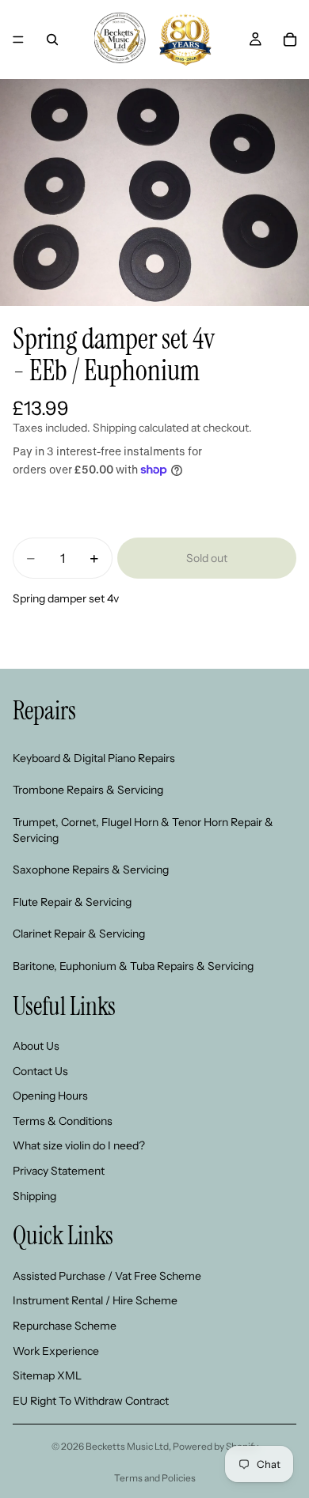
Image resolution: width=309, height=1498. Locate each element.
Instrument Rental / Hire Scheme (95, 1301)
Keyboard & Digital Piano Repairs (94, 758)
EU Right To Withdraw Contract (91, 1401)
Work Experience (56, 1351)
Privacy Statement (59, 1171)
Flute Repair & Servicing (72, 902)
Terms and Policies (155, 1478)
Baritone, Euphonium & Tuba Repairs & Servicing (133, 966)
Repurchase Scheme (64, 1326)
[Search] (52, 39)
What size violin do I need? (79, 1146)
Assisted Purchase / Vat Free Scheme (107, 1276)
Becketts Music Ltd (127, 1446)
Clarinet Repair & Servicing (79, 934)
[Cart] (290, 39)
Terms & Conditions (63, 1121)
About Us (36, 1046)
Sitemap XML (47, 1376)
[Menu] (18, 39)
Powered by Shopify (215, 1446)
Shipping (34, 1196)
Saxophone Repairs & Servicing (91, 869)
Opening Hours (50, 1096)
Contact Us (40, 1071)
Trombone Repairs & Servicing (88, 790)
